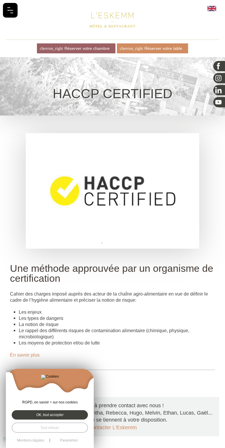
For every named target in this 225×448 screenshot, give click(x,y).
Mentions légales (30, 440)
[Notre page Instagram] (219, 78)
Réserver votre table (163, 48)
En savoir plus (25, 354)
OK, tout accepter (50, 415)
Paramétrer (69, 440)
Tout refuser (49, 428)
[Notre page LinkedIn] (219, 90)
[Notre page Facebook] (219, 66)
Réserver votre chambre (87, 48)
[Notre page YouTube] (219, 102)
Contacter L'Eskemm (112, 427)
